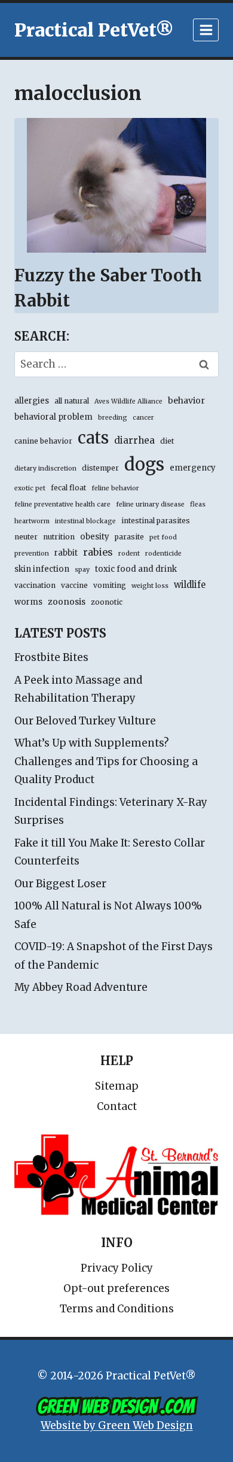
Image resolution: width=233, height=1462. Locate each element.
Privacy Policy (117, 1268)
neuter (26, 536)
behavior (186, 400)
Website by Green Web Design (117, 1425)
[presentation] (116, 185)
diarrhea (134, 440)
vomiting (109, 585)
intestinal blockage (85, 521)
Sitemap (117, 1086)
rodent (129, 553)
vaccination (35, 585)
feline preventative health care (62, 504)
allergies (31, 401)
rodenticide (163, 553)
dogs (144, 464)
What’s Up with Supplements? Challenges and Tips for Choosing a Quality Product (106, 761)
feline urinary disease (150, 504)
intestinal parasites (155, 520)
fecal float (68, 487)
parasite (129, 536)
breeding (112, 417)
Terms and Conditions (117, 1308)
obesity (94, 537)
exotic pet (29, 488)
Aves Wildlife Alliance (128, 401)
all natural (71, 400)
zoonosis (66, 601)
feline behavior (115, 488)
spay (82, 570)
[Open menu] (206, 30)
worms (28, 602)
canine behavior (43, 440)
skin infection (41, 569)
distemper (100, 467)
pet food (163, 537)
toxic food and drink (136, 569)
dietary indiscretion (45, 468)
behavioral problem (53, 417)
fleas (198, 504)
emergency (193, 468)
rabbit (66, 553)
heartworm (32, 521)
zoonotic (106, 601)
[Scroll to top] (173, 1426)
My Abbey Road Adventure (81, 987)
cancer (143, 417)
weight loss (149, 586)
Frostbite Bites (51, 657)
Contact (117, 1106)
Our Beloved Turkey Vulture (85, 720)
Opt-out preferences (116, 1288)
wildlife (190, 585)
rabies (98, 552)
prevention (31, 553)
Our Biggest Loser (60, 883)
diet (167, 440)
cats (93, 437)
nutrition (59, 536)
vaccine (74, 585)
